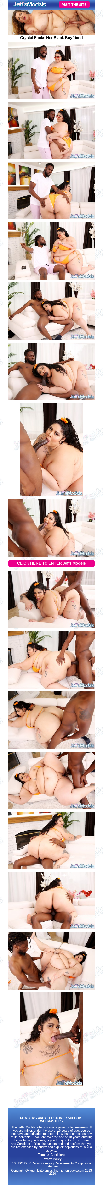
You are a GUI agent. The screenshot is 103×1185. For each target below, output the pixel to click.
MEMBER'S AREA (33, 1118)
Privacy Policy (51, 1159)
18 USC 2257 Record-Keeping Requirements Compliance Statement (51, 1165)
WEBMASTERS (51, 1121)
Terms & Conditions (51, 1155)
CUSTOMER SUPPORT (66, 1118)
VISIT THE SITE (74, 4)
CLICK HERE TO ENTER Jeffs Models (51, 563)
